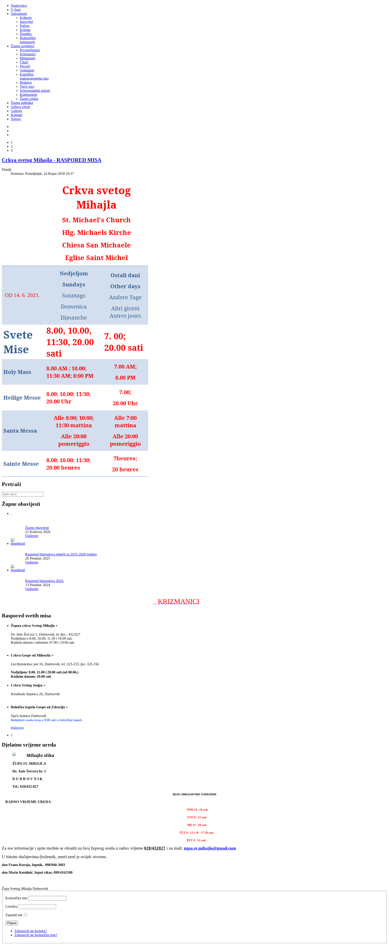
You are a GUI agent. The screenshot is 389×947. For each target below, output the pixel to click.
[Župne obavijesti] (11, 513)
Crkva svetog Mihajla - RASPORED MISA (51, 160)
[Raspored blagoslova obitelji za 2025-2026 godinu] (18, 543)
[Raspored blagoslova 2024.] (18, 570)
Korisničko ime (16, 898)
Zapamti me (13, 915)
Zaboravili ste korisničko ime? (35, 935)
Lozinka (11, 906)
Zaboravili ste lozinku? (30, 931)
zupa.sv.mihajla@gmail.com (210, 848)
